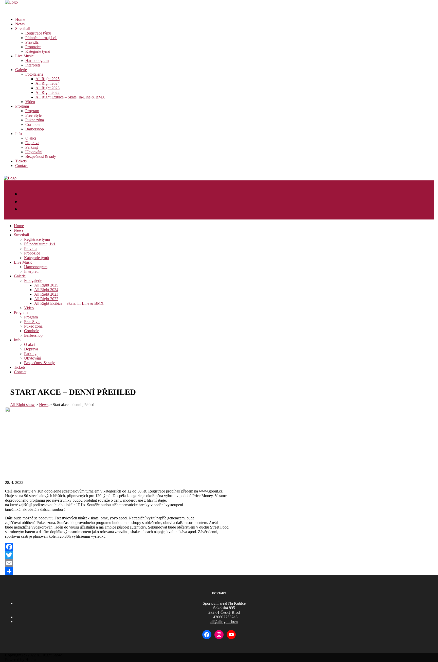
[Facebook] (219, 547)
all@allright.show (224, 621)
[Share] (219, 571)
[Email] (219, 563)
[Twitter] (219, 555)
